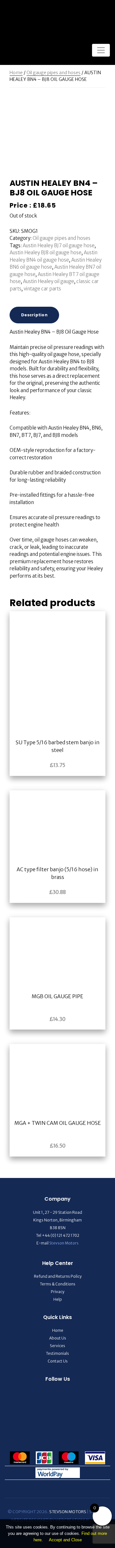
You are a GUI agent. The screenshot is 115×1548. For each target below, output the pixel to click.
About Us (57, 1338)
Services (57, 1345)
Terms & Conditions (57, 1284)
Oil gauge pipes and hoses (53, 72)
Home (16, 72)
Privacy (57, 1291)
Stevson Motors (64, 1243)
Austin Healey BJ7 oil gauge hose (59, 245)
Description (34, 315)
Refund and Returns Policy (57, 1276)
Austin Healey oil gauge (48, 281)
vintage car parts (42, 289)
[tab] (34, 315)
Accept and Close (65, 1539)
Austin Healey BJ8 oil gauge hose (45, 252)
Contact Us (58, 1361)
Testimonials (57, 1353)
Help (57, 1299)
